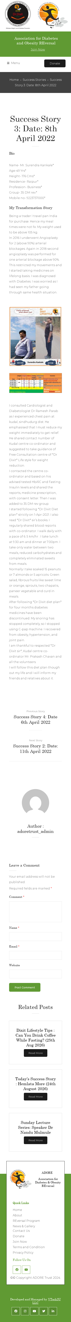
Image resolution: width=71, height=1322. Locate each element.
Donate (55, 63)
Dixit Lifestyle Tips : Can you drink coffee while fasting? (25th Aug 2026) (35, 1037)
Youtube (26, 1270)
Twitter (44, 1311)
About (17, 1215)
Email (14, 946)
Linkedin (53, 1311)
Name (14, 927)
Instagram (25, 1311)
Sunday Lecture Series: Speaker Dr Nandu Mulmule (35, 1127)
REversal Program (26, 1221)
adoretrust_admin (35, 831)
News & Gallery (24, 1226)
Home (14, 79)
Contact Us (21, 1231)
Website (14, 965)
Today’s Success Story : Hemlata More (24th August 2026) (35, 1083)
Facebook (17, 1270)
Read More (35, 1053)
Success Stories (34, 79)
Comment (16, 896)
